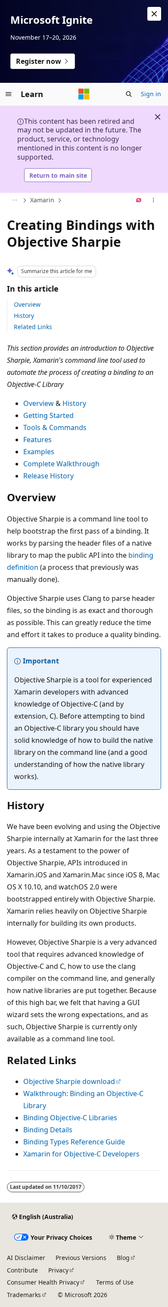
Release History (48, 476)
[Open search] (128, 94)
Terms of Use (115, 1282)
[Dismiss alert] (154, 14)
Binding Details (47, 1129)
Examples (38, 451)
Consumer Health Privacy (43, 1282)
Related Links (33, 327)
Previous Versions (81, 1258)
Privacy (58, 1270)
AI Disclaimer (26, 1258)
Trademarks (24, 1295)
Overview (27, 304)
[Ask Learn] (139, 200)
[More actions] (153, 200)
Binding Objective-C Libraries (70, 1117)
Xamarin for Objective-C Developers (81, 1154)
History (24, 315)
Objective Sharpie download (69, 1081)
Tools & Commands (55, 427)
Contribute (22, 1270)
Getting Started (48, 415)
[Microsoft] (84, 94)
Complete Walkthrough (61, 463)
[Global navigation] (8, 94)
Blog (123, 1258)
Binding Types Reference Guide (74, 1142)
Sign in (151, 94)
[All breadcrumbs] (14, 200)
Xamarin (42, 200)
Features (37, 439)
